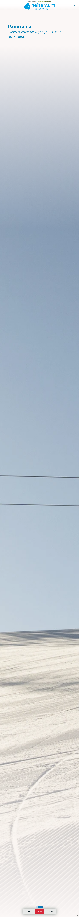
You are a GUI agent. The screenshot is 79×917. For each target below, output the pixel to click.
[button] (78, 916)
